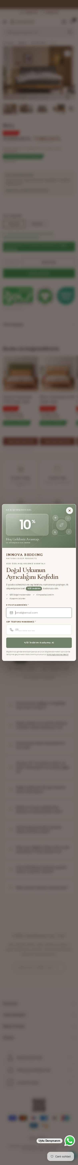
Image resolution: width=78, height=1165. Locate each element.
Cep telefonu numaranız (21, 622)
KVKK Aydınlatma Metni (57, 654)
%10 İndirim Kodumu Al (39, 642)
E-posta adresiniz (17, 605)
